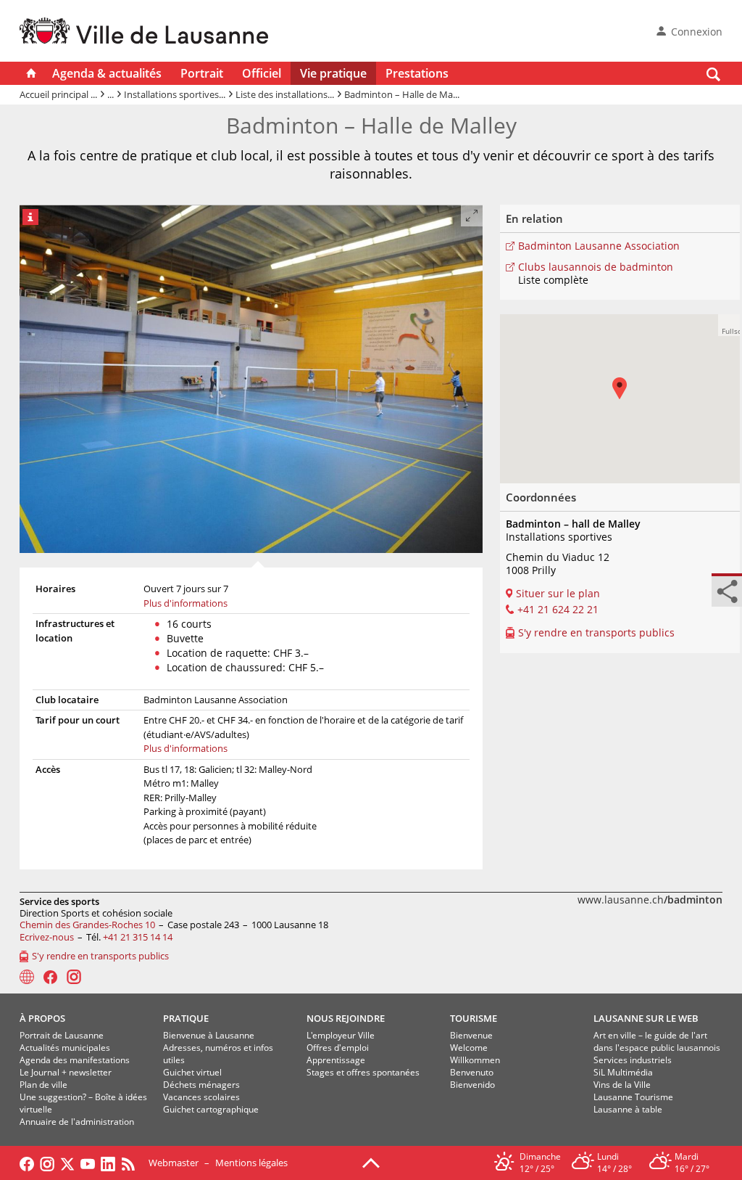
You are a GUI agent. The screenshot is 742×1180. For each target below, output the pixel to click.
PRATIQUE (186, 1018)
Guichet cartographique (211, 1109)
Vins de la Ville (622, 1084)
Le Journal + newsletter (66, 1072)
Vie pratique (333, 73)
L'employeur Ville (341, 1035)
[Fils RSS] (132, 1162)
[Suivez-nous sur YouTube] (87, 1162)
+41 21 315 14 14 (137, 936)
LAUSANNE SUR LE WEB (646, 1018)
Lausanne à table (627, 1109)
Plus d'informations (185, 603)
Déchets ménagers (201, 1084)
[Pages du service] (27, 977)
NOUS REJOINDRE (346, 1018)
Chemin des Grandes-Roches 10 (87, 924)
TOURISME (473, 1018)
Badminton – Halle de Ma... (401, 94)
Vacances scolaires (201, 1097)
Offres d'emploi (338, 1047)
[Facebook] (50, 977)
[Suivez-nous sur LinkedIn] (108, 1162)
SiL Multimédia (623, 1072)
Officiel (261, 73)
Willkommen (475, 1060)
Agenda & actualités (107, 73)
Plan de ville (43, 1084)
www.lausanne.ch (650, 899)
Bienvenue (471, 1035)
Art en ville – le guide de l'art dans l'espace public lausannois (656, 1041)
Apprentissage (336, 1060)
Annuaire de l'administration (77, 1121)
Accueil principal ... (58, 94)
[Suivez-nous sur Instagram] (47, 1162)
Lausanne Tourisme (633, 1097)
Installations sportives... (174, 94)
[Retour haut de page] (371, 1161)
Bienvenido (472, 1084)
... (110, 94)
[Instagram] (74, 977)
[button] (729, 325)
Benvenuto (471, 1072)
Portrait (201, 73)
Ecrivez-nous (47, 936)
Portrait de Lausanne (62, 1035)
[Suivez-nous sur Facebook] (27, 1162)
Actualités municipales (65, 1047)
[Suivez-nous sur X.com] (67, 1162)
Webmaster (174, 1162)
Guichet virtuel (192, 1072)
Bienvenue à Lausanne (208, 1035)
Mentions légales (251, 1162)
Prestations (417, 73)
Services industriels (632, 1060)
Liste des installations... (284, 94)
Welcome (469, 1047)
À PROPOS (42, 1018)
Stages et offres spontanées (363, 1072)
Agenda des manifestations (75, 1060)
